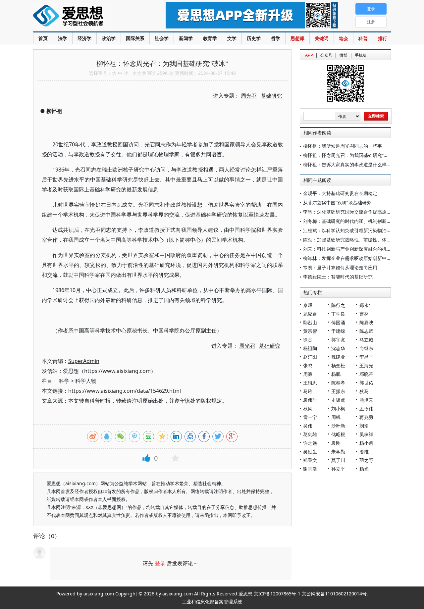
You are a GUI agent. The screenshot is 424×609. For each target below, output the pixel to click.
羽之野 (366, 460)
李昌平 (366, 357)
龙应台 (310, 314)
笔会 (343, 38)
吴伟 (307, 426)
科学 (64, 380)
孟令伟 (366, 408)
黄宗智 (310, 331)
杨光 (364, 469)
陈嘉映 (366, 322)
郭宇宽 (338, 339)
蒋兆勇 (366, 417)
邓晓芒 (366, 374)
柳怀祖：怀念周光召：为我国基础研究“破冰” (349, 155)
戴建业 (338, 357)
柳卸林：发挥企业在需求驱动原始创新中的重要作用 (356, 258)
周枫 (336, 417)
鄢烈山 (310, 322)
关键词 (322, 38)
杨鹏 (336, 374)
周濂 (307, 374)
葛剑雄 (310, 434)
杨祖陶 (310, 348)
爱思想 (86, 16)
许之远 (310, 443)
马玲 (307, 391)
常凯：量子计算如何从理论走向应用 (340, 267)
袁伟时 (310, 400)
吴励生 (310, 451)
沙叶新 (338, 426)
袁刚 (336, 443)
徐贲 (307, 339)
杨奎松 (338, 365)
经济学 (84, 38)
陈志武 (366, 331)
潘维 (364, 451)
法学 (62, 38)
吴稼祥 (366, 434)
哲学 (275, 38)
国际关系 (135, 38)
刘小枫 (338, 408)
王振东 (338, 391)
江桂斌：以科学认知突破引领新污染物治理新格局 (354, 230)
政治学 (109, 38)
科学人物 (85, 380)
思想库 (297, 38)
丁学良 (338, 314)
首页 (43, 38)
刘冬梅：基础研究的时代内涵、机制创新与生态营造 (356, 221)
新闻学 (186, 38)
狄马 (364, 391)
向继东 (366, 348)
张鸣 (307, 365)
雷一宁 (310, 417)
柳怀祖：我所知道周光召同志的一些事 (342, 146)
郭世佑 (366, 383)
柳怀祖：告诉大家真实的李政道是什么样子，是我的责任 (361, 164)
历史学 (254, 38)
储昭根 (338, 434)
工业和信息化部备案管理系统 (212, 601)
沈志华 (338, 348)
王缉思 (310, 383)
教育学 (210, 38)
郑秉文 (310, 460)
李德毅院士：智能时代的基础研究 (338, 277)
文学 (232, 38)
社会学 (162, 38)
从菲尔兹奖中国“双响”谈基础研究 (337, 202)
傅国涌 (338, 322)
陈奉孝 (338, 383)
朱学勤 (338, 451)
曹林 (364, 314)
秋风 (307, 408)
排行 (382, 38)
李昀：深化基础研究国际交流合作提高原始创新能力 (356, 212)
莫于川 (338, 460)
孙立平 (338, 469)
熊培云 (366, 400)
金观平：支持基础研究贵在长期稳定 (340, 193)
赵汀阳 (310, 357)
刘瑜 (364, 426)
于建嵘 (338, 331)
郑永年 (366, 305)
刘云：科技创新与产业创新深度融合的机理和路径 (354, 249)
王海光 (366, 365)
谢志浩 (310, 469)
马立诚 (366, 339)
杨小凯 (366, 443)
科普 (363, 38)
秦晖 (307, 305)
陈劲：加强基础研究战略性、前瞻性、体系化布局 (354, 239)
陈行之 (338, 305)
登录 (160, 563)
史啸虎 (338, 400)
